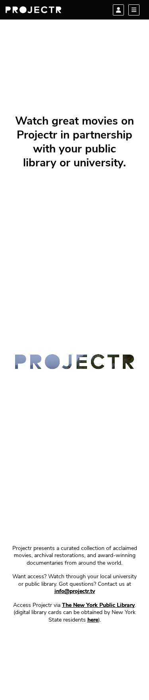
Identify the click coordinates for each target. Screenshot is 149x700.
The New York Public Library (98, 605)
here (92, 620)
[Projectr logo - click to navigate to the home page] (33, 10)
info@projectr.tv (74, 592)
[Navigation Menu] (133, 10)
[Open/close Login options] (118, 10)
